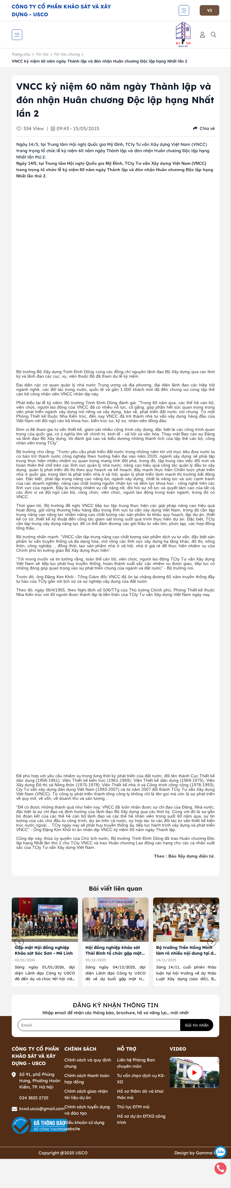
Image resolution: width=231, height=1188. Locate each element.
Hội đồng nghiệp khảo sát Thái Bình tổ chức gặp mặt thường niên (113, 953)
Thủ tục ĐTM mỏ (133, 1107)
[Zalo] (220, 1151)
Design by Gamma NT (196, 1153)
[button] (211, 942)
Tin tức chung (67, 54)
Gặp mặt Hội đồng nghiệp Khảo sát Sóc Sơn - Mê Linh (44, 950)
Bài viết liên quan (115, 888)
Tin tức (42, 54)
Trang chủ (21, 54)
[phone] (220, 1168)
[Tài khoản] (203, 34)
